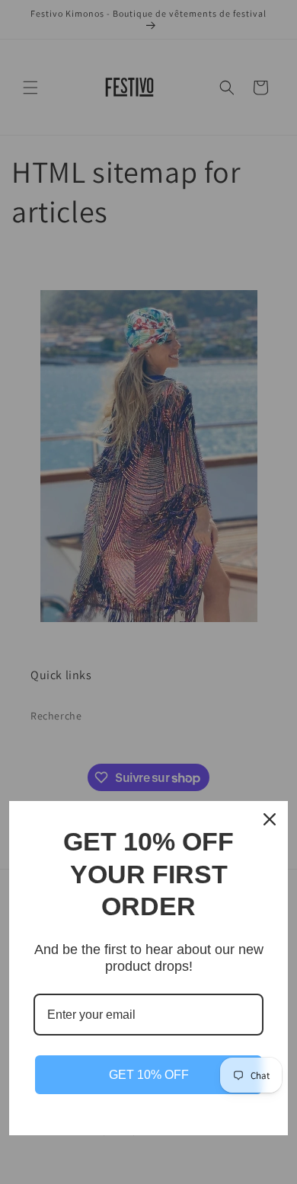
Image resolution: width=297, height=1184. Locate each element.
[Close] (269, 819)
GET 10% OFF (149, 1074)
